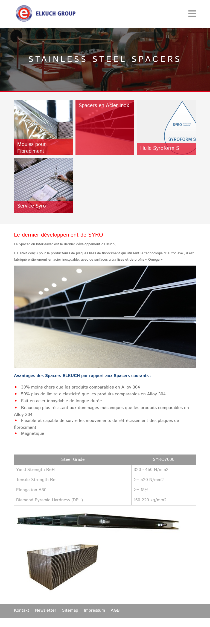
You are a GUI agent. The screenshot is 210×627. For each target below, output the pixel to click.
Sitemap (70, 610)
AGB (115, 610)
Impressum (94, 610)
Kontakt (21, 610)
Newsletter (45, 610)
